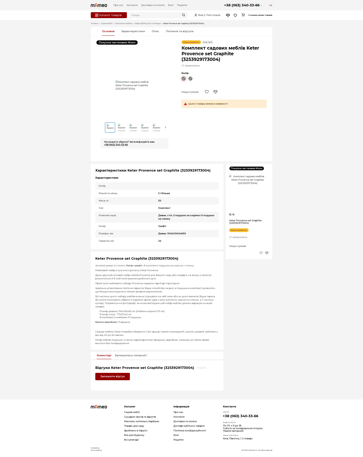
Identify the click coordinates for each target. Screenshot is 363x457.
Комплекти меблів (123, 24)
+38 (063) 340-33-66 (241, 5)
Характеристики (133, 31)
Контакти (179, 416)
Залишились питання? (131, 355)
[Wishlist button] (235, 15)
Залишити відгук (192, 66)
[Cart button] (243, 15)
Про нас (178, 412)
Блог (176, 435)
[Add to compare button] (215, 92)
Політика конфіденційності (189, 430)
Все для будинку (134, 435)
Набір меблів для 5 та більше (148, 24)
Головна (94, 24)
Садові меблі (106, 24)
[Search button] (183, 15)
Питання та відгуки (180, 31)
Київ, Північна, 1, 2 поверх (238, 438)
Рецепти (178, 439)
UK (270, 5)
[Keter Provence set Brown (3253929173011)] (191, 79)
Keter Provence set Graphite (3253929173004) (245, 221)
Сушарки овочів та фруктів (140, 416)
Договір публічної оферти (189, 426)
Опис (155, 31)
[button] (165, 127)
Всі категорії (131, 439)
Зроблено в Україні (135, 430)
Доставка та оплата (185, 421)
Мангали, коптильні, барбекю (141, 421)
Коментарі (104, 355)
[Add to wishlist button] (207, 92)
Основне (108, 31)
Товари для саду (134, 426)
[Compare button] (227, 15)
